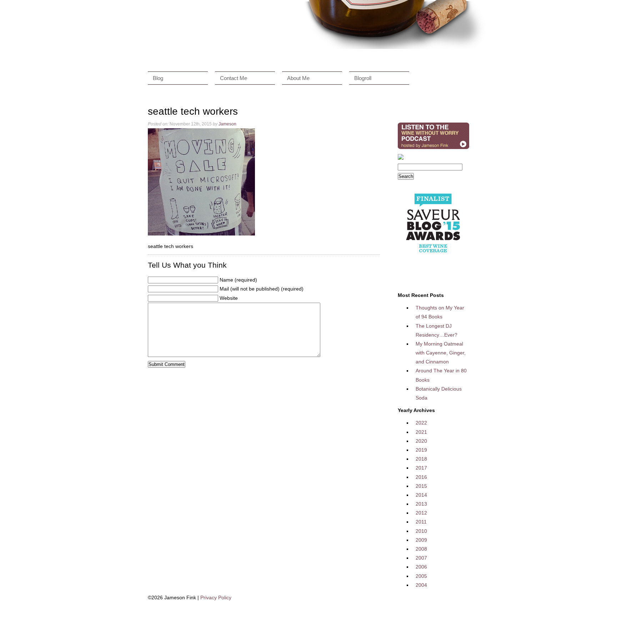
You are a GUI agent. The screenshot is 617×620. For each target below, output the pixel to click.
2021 (421, 432)
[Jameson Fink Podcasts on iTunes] (433, 149)
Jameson (227, 124)
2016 (421, 477)
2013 (421, 504)
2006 (421, 567)
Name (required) (238, 280)
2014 (421, 495)
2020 (421, 441)
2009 (421, 540)
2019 (421, 450)
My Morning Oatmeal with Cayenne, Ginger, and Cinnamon (441, 352)
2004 (421, 585)
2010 (421, 531)
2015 (421, 486)
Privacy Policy (215, 597)
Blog (158, 78)
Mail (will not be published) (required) (262, 289)
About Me (298, 78)
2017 (421, 468)
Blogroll (362, 78)
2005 (421, 576)
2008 (421, 549)
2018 (421, 459)
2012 (421, 513)
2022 (421, 423)
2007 (421, 558)
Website (229, 298)
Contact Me (233, 78)
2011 (421, 522)
